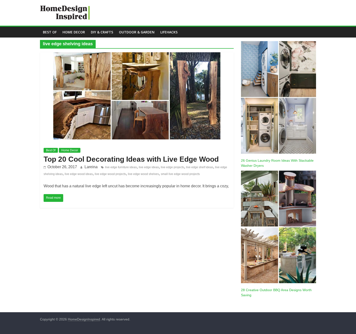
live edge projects (172, 167)
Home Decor (73, 32)
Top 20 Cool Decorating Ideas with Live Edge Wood (131, 159)
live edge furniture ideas (121, 167)
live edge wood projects (110, 174)
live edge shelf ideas (199, 167)
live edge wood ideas (79, 174)
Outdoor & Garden (137, 32)
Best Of (50, 32)
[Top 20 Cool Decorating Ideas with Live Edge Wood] (136, 55)
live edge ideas (149, 167)
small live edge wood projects (180, 174)
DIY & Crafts (102, 32)
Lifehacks (169, 32)
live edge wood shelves (143, 174)
